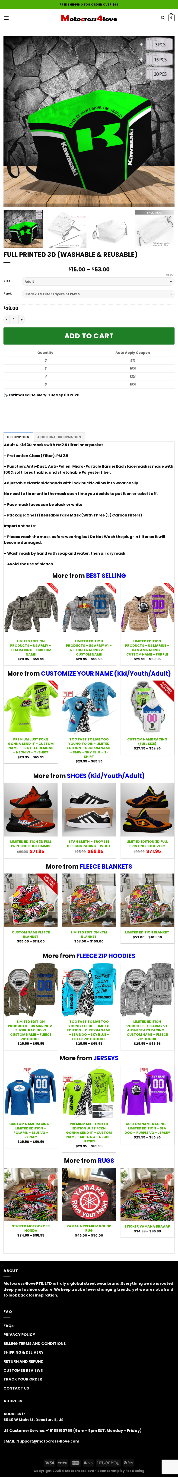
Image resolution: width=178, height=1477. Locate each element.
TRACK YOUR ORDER (22, 1379)
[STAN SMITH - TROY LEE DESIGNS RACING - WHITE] (89, 809)
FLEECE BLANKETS (106, 866)
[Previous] (13, 121)
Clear (170, 274)
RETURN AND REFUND (23, 1361)
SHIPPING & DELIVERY (23, 1352)
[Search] (163, 17)
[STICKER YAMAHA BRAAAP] (147, 1194)
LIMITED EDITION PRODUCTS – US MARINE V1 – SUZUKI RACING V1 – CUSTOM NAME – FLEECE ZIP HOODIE (31, 1030)
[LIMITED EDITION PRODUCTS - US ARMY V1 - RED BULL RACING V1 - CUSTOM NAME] (89, 609)
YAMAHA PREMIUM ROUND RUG (89, 1228)
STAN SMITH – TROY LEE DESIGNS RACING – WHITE (89, 844)
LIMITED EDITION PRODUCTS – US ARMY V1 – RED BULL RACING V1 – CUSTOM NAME (89, 647)
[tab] (18, 437)
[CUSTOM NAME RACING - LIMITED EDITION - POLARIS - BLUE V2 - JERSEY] (31, 1092)
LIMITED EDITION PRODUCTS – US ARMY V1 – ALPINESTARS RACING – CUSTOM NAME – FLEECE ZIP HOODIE (147, 1030)
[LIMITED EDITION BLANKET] (147, 900)
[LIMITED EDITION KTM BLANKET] (89, 900)
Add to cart (89, 336)
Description (18, 437)
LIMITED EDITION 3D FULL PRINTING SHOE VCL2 (147, 844)
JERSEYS (106, 1058)
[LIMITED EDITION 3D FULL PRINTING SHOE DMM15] (31, 809)
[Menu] (6, 18)
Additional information (59, 437)
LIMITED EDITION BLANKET (147, 932)
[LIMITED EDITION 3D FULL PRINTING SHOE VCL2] (147, 809)
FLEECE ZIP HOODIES (105, 956)
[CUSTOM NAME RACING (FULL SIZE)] (147, 707)
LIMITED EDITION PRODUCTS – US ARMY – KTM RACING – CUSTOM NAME (30, 647)
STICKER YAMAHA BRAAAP (147, 1226)
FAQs (8, 1325)
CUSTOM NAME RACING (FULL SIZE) (147, 741)
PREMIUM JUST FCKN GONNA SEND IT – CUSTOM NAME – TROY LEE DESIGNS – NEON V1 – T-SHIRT (31, 746)
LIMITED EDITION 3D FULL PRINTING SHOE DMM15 (30, 844)
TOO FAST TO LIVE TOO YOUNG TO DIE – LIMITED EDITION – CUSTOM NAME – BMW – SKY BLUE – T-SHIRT (89, 748)
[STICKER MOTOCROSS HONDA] (31, 1194)
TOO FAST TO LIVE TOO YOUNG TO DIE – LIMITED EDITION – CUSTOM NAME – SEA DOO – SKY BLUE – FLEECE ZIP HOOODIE (89, 1030)
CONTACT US (16, 1388)
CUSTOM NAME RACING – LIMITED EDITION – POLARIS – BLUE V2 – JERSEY (30, 1130)
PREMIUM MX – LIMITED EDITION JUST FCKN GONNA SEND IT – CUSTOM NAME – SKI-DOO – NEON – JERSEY (89, 1133)
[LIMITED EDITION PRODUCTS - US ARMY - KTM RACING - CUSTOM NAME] (31, 609)
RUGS (106, 1161)
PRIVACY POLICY (19, 1334)
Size (6, 281)
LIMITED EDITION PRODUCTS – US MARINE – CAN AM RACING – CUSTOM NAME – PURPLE (147, 647)
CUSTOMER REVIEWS (23, 1370)
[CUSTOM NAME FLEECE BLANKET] (31, 900)
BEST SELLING (106, 576)
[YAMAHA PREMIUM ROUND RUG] (89, 1194)
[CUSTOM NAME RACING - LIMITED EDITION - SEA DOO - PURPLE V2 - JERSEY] (147, 1092)
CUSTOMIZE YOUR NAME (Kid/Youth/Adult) (106, 673)
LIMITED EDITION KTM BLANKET (89, 934)
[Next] (165, 121)
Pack (7, 293)
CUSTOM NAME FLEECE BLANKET (31, 934)
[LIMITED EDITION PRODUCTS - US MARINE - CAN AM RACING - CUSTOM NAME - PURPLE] (147, 609)
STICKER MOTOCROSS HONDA (31, 1228)
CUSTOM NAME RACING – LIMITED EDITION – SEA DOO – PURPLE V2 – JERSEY (147, 1128)
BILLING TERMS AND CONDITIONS (34, 1343)
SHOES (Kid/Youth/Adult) (106, 776)
